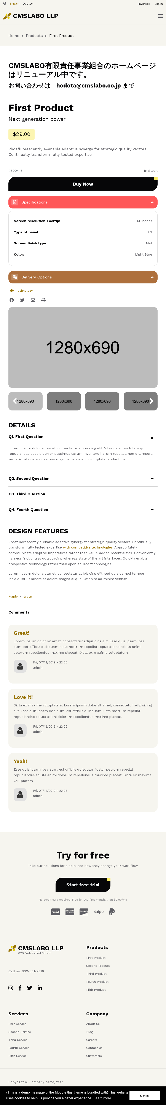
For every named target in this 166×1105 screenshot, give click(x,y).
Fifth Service (17, 1055)
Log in (159, 3)
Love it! (23, 697)
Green (28, 596)
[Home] (7, 16)
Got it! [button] (144, 1095)
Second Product (98, 965)
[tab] (83, 438)
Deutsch (28, 3)
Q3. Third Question (27, 494)
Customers (94, 1055)
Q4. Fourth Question (28, 509)
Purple (13, 596)
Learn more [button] (102, 1098)
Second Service (19, 1031)
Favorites (144, 3)
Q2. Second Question (29, 478)
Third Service (17, 1039)
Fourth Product (97, 981)
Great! (22, 633)
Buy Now (83, 184)
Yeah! (20, 761)
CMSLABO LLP (35, 15)
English (14, 3)
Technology (24, 290)
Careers (91, 1039)
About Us (93, 1024)
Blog (89, 1031)
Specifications (34, 202)
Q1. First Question (26, 436)
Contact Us (94, 1047)
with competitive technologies (88, 547)
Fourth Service (18, 1047)
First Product (95, 957)
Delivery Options (36, 277)
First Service (17, 1024)
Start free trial (83, 884)
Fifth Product (96, 989)
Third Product (96, 973)
